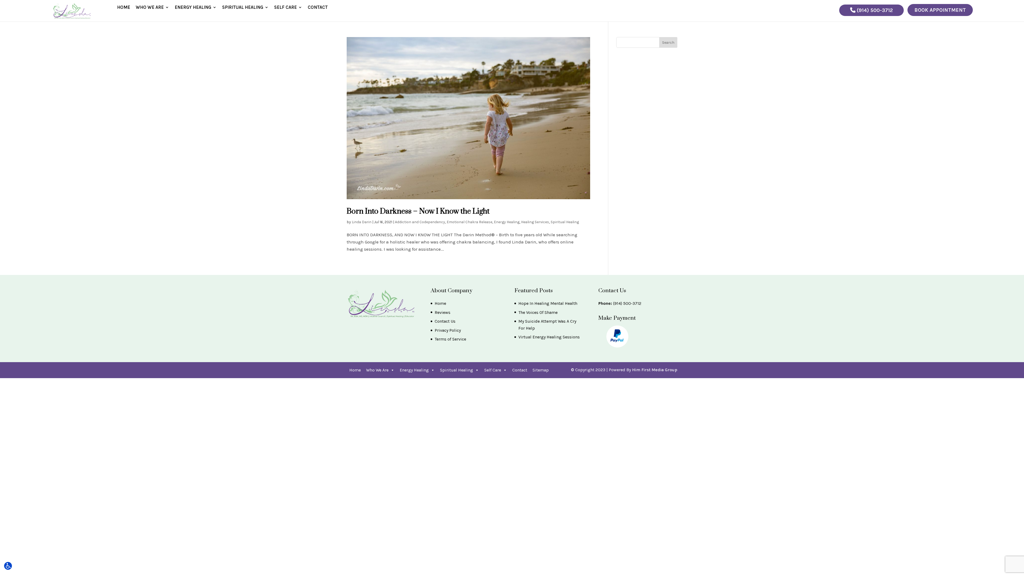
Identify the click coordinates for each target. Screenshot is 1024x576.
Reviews (442, 312)
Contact (318, 7)
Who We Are (150, 7)
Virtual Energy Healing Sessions (549, 336)
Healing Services (535, 222)
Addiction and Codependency (420, 222)
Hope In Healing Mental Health (547, 303)
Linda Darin (361, 222)
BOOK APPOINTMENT (940, 10)
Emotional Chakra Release (469, 222)
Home (123, 7)
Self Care (285, 7)
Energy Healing (193, 7)
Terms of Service (450, 339)
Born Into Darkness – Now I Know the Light (418, 211)
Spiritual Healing (242, 7)
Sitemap (541, 370)
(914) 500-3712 (874, 10)
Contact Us (445, 321)
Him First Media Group (654, 369)
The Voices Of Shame (538, 312)
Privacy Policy (448, 330)
